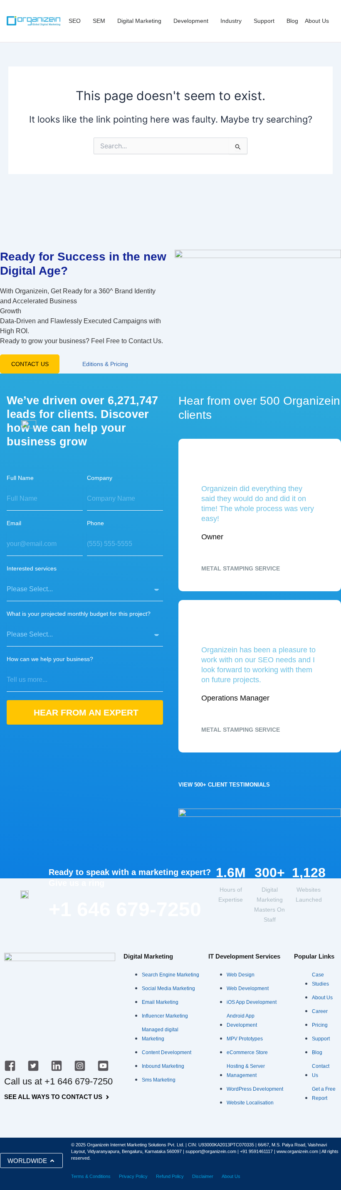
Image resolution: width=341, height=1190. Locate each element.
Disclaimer (202, 1176)
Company (99, 478)
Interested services (32, 568)
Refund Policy (170, 1176)
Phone (95, 523)
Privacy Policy (133, 1176)
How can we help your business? (50, 659)
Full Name (20, 478)
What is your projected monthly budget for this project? (79, 613)
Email (14, 523)
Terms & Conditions (91, 1176)
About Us (231, 1176)
